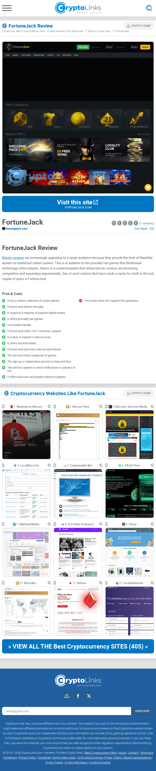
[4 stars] (130, 223)
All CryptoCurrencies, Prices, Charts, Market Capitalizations (115, 757)
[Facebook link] (78, 696)
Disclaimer (44, 757)
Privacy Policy (27, 757)
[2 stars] (119, 223)
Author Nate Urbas (64, 757)
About (122, 753)
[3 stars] (125, 223)
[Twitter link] (89, 696)
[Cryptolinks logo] (78, 8)
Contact (133, 753)
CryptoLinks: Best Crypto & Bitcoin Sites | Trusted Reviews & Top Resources (42, 31)
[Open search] (149, 8)
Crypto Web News (76, 762)
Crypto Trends (54, 762)
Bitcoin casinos (13, 257)
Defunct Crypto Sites (99, 31)
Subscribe (142, 711)
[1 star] (114, 223)
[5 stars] (135, 223)
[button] (7, 8)
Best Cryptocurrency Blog (101, 753)
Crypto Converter (100, 762)
